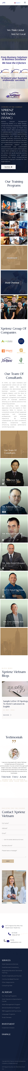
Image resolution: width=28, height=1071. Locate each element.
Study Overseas (6, 1017)
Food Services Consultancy (10, 967)
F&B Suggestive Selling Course (11, 1011)
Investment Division (8, 1028)
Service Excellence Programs (11, 1007)
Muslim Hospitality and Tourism (12, 976)
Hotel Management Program (11, 1004)
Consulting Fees (7, 985)
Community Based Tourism (10, 979)
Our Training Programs (9, 996)
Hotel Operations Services (10, 964)
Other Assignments (8, 982)
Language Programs (8, 1014)
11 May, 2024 (8, 712)
